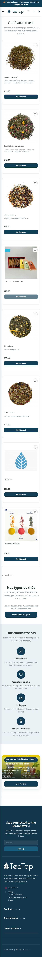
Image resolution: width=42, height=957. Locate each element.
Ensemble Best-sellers (12, 544)
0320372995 (13, 888)
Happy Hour (8, 479)
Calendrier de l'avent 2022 (13, 281)
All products (8, 575)
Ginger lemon (9, 346)
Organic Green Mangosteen (14, 146)
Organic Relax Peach (11, 77)
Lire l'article (21, 784)
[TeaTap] (16, 11)
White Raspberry (10, 215)
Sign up (21, 849)
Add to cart (21, 96)
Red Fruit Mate (9, 413)
